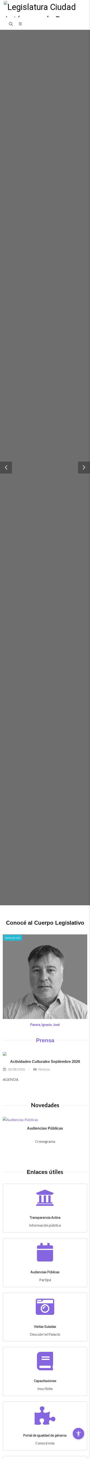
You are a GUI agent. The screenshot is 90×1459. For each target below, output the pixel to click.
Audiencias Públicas (45, 1128)
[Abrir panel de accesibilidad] (78, 1433)
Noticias (44, 1069)
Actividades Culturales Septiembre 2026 (45, 1062)
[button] (6, 468)
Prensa (45, 1040)
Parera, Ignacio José (45, 1025)
